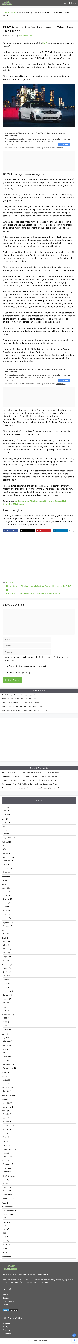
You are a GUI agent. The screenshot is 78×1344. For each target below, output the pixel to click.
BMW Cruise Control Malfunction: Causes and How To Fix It (24, 710)
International (6, 1015)
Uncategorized (7, 1207)
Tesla (3, 1180)
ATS (4, 845)
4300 (5, 1018)
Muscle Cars (6, 1107)
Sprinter (6, 1091)
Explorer (6, 899)
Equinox (6, 868)
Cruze (5, 864)
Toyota (4, 1188)
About (5, 1295)
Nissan (4, 1111)
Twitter (5, 1327)
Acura (4, 807)
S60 (4, 1233)
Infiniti (4, 1007)
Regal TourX (7, 838)
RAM (3, 1161)
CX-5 (5, 1083)
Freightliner (6, 923)
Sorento (6, 1060)
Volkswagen (6, 1214)
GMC (3, 930)
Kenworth (5, 1045)
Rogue (5, 1129)
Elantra (6, 972)
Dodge (4, 877)
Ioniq (5, 983)
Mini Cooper (6, 1095)
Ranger (6, 918)
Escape (6, 895)
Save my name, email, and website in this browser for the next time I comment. (38, 658)
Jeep (3, 1038)
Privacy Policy (8, 1301)
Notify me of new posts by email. (21, 672)
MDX (5, 814)
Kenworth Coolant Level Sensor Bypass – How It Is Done (33, 593)
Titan (5, 1137)
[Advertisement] (22, 739)
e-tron (5, 822)
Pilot (5, 960)
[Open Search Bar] (64, 3)
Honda (4, 938)
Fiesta (5, 907)
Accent (6, 968)
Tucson (6, 999)
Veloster (6, 1003)
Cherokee (7, 1041)
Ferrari (4, 884)
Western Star (6, 1257)
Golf (4, 1218)
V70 (4, 1241)
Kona (5, 987)
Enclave (6, 834)
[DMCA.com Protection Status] (10, 1311)
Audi (3, 819)
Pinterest (6, 1330)
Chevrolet (5, 857)
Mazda (4, 1080)
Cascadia (6, 926)
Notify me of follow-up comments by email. (25, 666)
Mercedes (5, 1088)
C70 (4, 1225)
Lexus (4, 1072)
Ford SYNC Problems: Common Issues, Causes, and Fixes (35, 784)
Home (6, 12)
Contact (6, 1298)
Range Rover (8, 1068)
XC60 (5, 1248)
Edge (5, 891)
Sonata (6, 995)
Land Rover (6, 1065)
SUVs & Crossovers (9, 1176)
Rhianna (5, 780)
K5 (4, 1053)
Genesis (6, 980)
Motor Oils (6, 1103)
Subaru (4, 1168)
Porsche (5, 1153)
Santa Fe (6, 991)
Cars (14, 582)
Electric (4, 880)
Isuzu (3, 1034)
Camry (5, 1191)
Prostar (6, 1030)
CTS (4, 849)
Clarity (5, 949)
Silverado (6, 872)
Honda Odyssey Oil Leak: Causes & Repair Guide (20, 695)
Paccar (4, 1141)
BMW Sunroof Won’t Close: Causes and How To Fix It (22, 706)
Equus (5, 976)
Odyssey (6, 957)
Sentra (5, 1133)
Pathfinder (7, 1126)
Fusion (5, 914)
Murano (6, 1122)
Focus (5, 910)
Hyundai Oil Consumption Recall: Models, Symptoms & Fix (39, 788)
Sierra (5, 934)
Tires (3, 1184)
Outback (6, 1172)
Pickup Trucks (7, 1149)
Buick (4, 830)
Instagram (7, 1333)
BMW (13, 12)
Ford (3, 888)
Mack (4, 1076)
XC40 (5, 1245)
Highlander (7, 1198)
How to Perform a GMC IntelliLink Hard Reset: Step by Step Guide (33, 772)
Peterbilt (5, 1145)
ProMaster (7, 1164)
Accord (6, 941)
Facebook (7, 1324)
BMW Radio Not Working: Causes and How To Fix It (21, 703)
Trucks (4, 1203)
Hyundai (5, 965)
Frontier (6, 1114)
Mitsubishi (5, 1099)
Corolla (6, 1195)
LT (4, 1026)
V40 (4, 1237)
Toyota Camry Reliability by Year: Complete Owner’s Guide (35, 776)
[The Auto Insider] (6, 3)
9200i (5, 1022)
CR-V (5, 953)
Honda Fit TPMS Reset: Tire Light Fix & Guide (19, 699)
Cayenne (6, 1156)
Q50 (4, 1010)
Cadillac (5, 842)
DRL (4, 811)
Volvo (4, 1222)
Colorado (6, 861)
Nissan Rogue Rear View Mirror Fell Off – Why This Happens (33, 780)
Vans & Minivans (8, 1211)
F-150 (5, 903)
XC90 (5, 1252)
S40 (4, 1229)
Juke (5, 1118)
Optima (6, 1056)
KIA (3, 1049)
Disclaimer (7, 1304)
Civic (5, 945)
